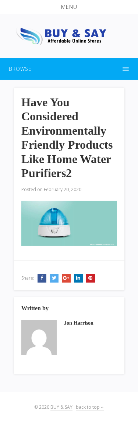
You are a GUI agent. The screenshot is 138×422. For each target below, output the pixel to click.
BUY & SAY (61, 407)
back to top (88, 407)
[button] (69, 7)
